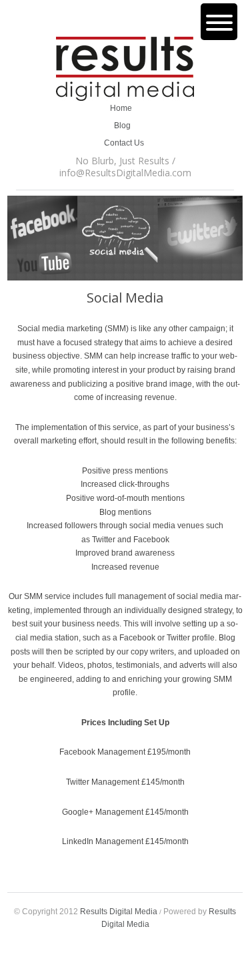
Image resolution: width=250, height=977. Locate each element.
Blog (124, 125)
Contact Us (124, 143)
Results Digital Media (118, 911)
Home (124, 108)
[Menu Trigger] (219, 21)
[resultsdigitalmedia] (125, 70)
